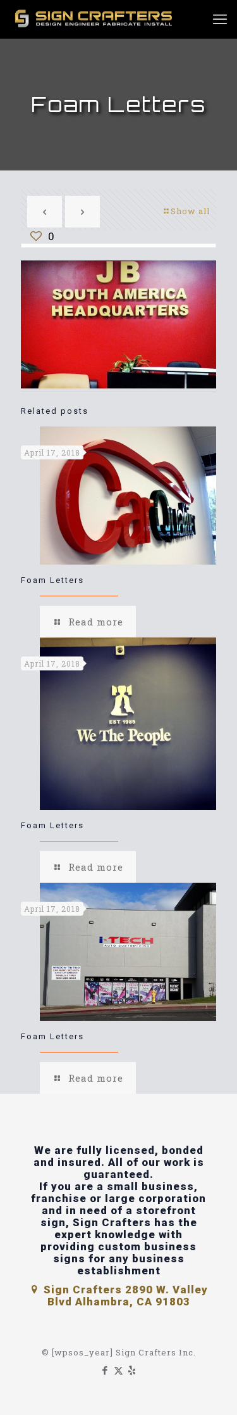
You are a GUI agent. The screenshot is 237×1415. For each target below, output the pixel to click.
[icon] (132, 1370)
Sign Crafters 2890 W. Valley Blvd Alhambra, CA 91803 (124, 1295)
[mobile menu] (220, 19)
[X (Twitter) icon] (118, 1370)
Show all (190, 211)
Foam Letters (52, 580)
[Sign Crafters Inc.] (94, 19)
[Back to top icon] (211, 1389)
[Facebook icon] (105, 1370)
